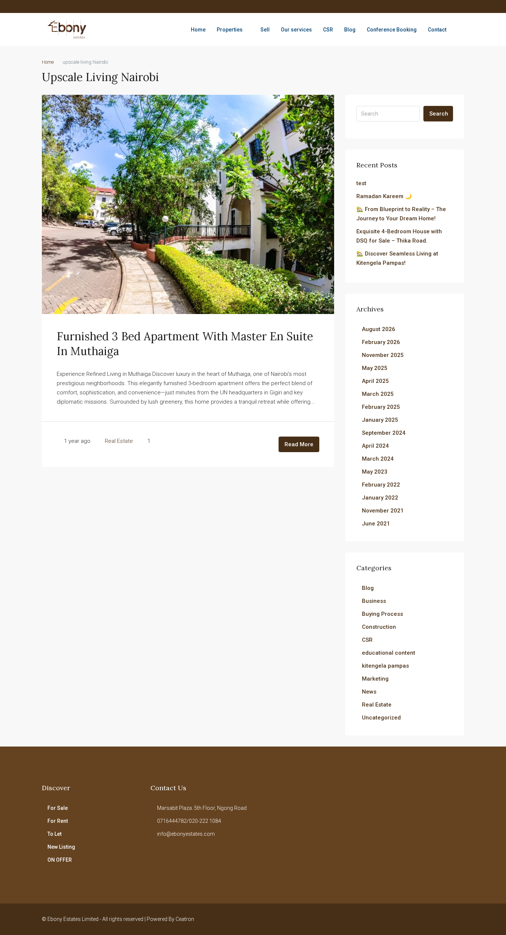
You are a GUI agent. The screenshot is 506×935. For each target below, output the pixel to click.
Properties (230, 30)
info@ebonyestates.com (186, 834)
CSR (328, 30)
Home (198, 30)
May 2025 (374, 368)
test (361, 183)
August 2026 (378, 329)
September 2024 (384, 433)
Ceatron (185, 919)
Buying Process (382, 614)
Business (374, 601)
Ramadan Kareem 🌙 (384, 196)
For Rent (57, 821)
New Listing (61, 847)
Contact (437, 30)
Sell (265, 30)
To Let (54, 834)
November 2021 (383, 510)
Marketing (375, 678)
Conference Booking (392, 30)
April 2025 (375, 381)
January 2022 (380, 497)
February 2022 (381, 484)
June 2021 (376, 523)
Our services (296, 30)
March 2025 (378, 394)
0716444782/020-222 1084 (189, 821)
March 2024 (378, 458)
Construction (379, 627)
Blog (350, 30)
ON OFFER (59, 860)
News (369, 691)
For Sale (57, 808)
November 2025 (383, 355)
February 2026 (381, 342)
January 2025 (380, 420)
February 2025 (381, 407)
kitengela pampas (385, 665)
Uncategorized (381, 717)
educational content (388, 653)
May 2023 (374, 471)
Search (438, 113)
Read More (298, 444)
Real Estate (119, 441)
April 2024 (375, 446)
